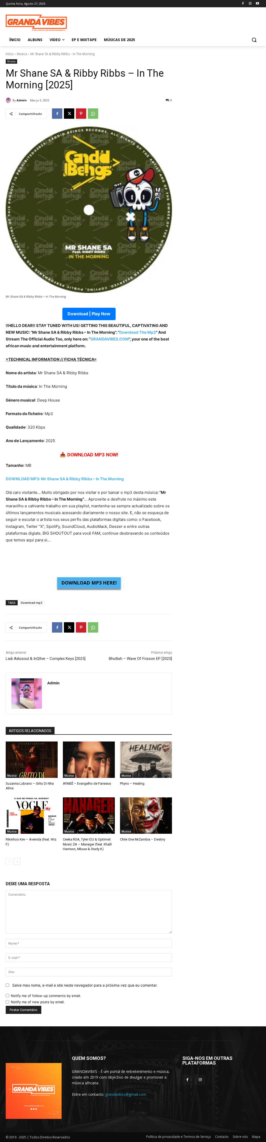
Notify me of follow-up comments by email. (46, 996)
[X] (69, 113)
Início (10, 54)
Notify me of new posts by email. (38, 1002)
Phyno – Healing (132, 783)
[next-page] (17, 861)
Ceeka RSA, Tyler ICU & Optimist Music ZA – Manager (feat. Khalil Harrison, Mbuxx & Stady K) (87, 844)
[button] (254, 40)
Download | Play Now (89, 313)
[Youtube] (257, 4)
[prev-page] (9, 861)
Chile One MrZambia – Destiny (142, 839)
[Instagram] (250, 4)
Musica (22, 54)
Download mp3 (31, 603)
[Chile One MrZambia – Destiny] (146, 815)
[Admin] (9, 100)
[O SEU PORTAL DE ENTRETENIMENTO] (36, 23)
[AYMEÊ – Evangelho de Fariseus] (89, 759)
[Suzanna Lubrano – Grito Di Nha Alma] (32, 759)
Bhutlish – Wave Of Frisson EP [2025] (140, 658)
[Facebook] (243, 4)
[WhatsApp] (93, 113)
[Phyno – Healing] (146, 759)
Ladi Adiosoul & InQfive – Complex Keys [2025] (45, 658)
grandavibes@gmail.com (125, 1094)
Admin (22, 100)
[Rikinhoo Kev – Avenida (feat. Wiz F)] (32, 815)
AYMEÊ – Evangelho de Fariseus (87, 783)
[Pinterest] (81, 113)
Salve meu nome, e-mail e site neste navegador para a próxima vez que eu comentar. (84, 985)
